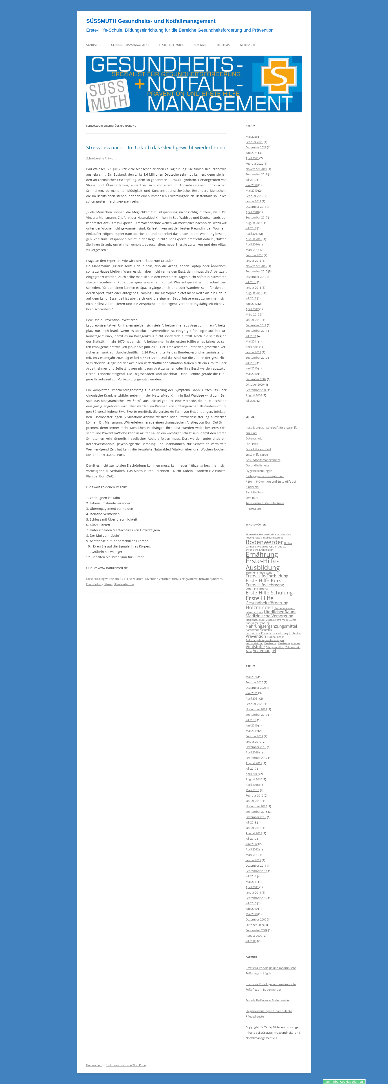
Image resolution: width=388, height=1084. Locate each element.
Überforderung (124, 584)
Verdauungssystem (289, 643)
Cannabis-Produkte (257, 546)
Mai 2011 (252, 341)
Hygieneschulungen (259, 471)
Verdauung (270, 643)
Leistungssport (254, 612)
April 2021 (252, 158)
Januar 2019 (253, 201)
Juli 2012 (251, 298)
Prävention (150, 579)
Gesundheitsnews (257, 465)
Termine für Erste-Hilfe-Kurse (265, 503)
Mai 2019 (252, 190)
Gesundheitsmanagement (130, 45)
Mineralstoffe (273, 619)
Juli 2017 (251, 228)
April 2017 (252, 234)
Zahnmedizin (292, 647)
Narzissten (266, 629)
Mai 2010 (252, 374)
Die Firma (223, 45)
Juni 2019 (252, 185)
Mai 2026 (252, 137)
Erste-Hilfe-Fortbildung (267, 575)
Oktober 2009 (255, 384)
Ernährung (262, 554)
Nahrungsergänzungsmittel (271, 626)
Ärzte (249, 651)
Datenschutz (254, 438)
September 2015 (256, 271)
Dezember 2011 (256, 325)
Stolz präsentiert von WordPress (126, 1065)
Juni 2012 (252, 304)
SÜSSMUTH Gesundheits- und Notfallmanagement (151, 21)
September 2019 (256, 174)
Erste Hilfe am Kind (258, 449)
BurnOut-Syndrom (209, 579)
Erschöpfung (94, 584)
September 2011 (256, 331)
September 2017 (256, 217)
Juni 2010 (252, 368)
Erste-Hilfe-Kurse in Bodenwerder (268, 1000)
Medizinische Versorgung (269, 615)
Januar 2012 (253, 320)
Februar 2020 (254, 163)
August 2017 (254, 223)
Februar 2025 (254, 142)
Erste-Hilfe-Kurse (171, 45)
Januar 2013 (253, 287)
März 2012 (252, 314)
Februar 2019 (254, 196)
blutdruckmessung (272, 537)
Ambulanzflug (283, 534)
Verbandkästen (254, 643)
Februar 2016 (254, 255)
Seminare (200, 45)
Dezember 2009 (256, 379)
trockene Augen (274, 640)
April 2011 (252, 347)
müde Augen (289, 619)
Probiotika (295, 633)
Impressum (247, 45)
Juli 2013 (251, 282)
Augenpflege (253, 537)
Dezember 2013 (256, 277)
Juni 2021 (252, 153)
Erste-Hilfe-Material (257, 588)
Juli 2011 (251, 336)
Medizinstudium (255, 619)
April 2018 (252, 212)
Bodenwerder (264, 542)
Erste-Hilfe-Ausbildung (263, 564)
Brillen (288, 543)
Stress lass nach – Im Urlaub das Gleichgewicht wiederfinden (155, 147)
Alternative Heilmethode (260, 534)
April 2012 (252, 309)
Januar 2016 (253, 260)
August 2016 (254, 239)
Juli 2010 (251, 363)
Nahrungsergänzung (257, 623)
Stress (108, 584)
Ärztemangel (264, 650)
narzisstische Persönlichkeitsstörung (267, 633)
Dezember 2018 (256, 207)
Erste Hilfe (260, 598)
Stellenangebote (255, 640)
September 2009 (256, 390)
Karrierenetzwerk (284, 608)
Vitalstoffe (255, 646)
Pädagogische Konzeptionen (265, 476)
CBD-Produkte (277, 546)
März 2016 (252, 250)
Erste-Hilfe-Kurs (263, 580)
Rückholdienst (275, 636)
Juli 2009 (251, 401)
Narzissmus (252, 629)
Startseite (93, 45)
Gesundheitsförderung (267, 602)
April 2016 (252, 244)
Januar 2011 (253, 352)
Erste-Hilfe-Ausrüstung (259, 572)
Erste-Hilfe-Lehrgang (265, 584)
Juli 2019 (251, 180)
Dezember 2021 (256, 147)
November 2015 (256, 266)
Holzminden (259, 607)
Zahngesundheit (275, 647)
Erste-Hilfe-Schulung (269, 592)
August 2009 (254, 395)
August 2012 (254, 293)
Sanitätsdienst (255, 492)
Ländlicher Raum (280, 611)
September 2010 (256, 357)
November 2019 (256, 169)
